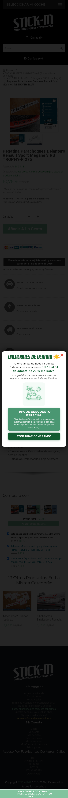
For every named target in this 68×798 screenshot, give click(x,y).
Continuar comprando (34, 436)
